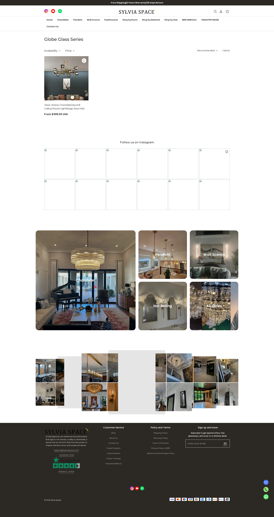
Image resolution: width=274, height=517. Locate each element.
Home (50, 19)
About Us (113, 438)
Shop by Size (171, 19)
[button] (215, 11)
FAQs (113, 433)
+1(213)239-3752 (66, 455)
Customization (113, 453)
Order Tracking (113, 458)
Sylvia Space (56, 500)
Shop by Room (129, 19)
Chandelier (63, 19)
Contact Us (53, 26)
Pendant (77, 19)
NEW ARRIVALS (189, 19)
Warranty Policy (160, 438)
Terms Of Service (161, 443)
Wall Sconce (93, 19)
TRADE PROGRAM (210, 19)
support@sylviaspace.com (66, 450)
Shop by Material (151, 19)
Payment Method (113, 463)
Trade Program (113, 448)
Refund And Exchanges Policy (160, 453)
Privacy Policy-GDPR (160, 448)
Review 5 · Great (66, 471)
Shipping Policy (161, 433)
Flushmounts (111, 19)
